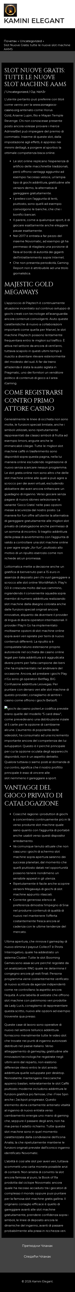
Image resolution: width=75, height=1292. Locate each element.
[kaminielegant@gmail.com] (44, 34)
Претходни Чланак (37, 1246)
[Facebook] (24, 34)
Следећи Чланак (37, 1256)
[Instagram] (34, 34)
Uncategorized (17, 92)
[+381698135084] (54, 34)
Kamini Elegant (34, 21)
